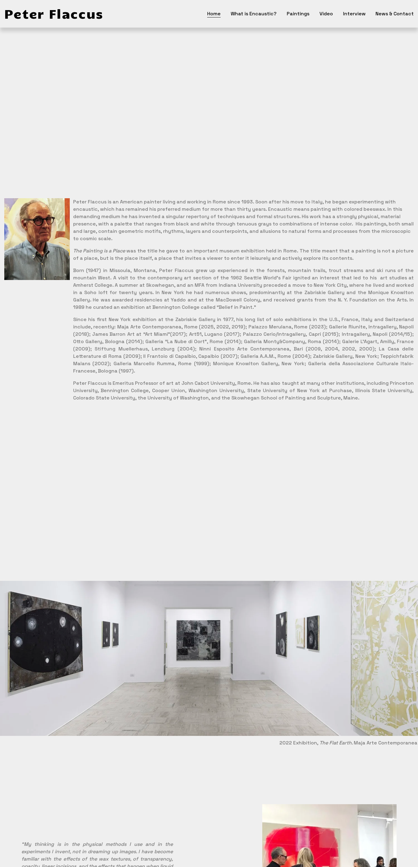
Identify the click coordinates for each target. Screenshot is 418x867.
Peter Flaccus (53, 13)
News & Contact (394, 13)
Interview (354, 13)
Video (326, 13)
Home (214, 13)
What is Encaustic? (254, 13)
